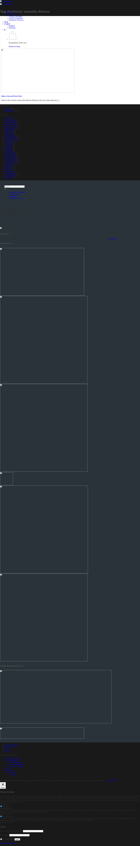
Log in (17, 839)
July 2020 (8, 144)
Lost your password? (8, 843)
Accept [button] (95, 780)
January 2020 (9, 156)
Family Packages (15, 16)
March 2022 (9, 130)
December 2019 (10, 158)
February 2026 (10, 120)
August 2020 (9, 142)
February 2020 (10, 154)
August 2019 (9, 164)
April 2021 (8, 132)
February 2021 (10, 136)
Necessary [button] (4, 804)
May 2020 (8, 148)
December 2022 (10, 126)
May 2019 (8, 170)
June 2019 (8, 168)
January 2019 (9, 176)
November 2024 (10, 122)
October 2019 (9, 160)
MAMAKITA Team (15, 198)
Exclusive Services (16, 20)
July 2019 (8, 166)
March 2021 (9, 134)
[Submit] (5, 189)
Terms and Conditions (17, 192)
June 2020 (8, 146)
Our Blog (12, 196)
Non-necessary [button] (6, 814)
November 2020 (10, 140)
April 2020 (8, 150)
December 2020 (10, 138)
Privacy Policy (14, 194)
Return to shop (14, 46)
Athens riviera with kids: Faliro (11, 96)
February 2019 (10, 174)
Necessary (7, 806)
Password (4, 835)
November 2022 (10, 128)
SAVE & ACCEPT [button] (7, 822)
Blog (6, 22)
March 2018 (9, 177)
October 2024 (9, 124)
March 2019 (9, 172)
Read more (113, 239)
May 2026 (8, 118)
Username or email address (11, 831)
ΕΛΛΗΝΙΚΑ (8, 111)
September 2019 (10, 162)
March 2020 (9, 152)
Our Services (9, 14)
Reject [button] (101, 780)
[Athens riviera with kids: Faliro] (38, 92)
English (7, 24)
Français (12, 28)
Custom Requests (16, 18)
